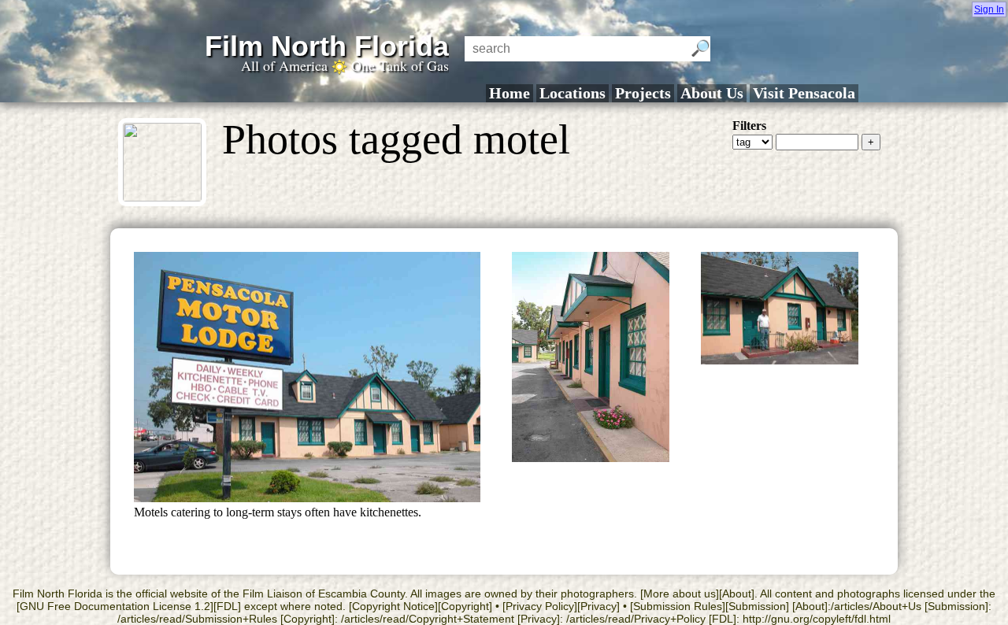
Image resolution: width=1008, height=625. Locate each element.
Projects (643, 93)
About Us (711, 93)
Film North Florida (327, 46)
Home (509, 93)
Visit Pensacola (804, 93)
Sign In (989, 9)
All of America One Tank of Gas (345, 65)
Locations (572, 93)
